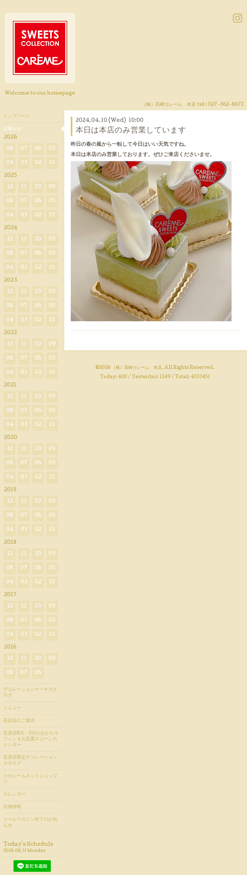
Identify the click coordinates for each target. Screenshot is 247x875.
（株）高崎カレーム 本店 (137, 368)
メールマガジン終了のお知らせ (30, 822)
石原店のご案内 (19, 721)
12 (10, 187)
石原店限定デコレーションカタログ (30, 760)
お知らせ (12, 129)
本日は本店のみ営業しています (131, 130)
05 (52, 148)
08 (9, 148)
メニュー (12, 708)
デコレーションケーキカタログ (30, 692)
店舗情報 (12, 807)
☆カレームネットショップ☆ (30, 779)
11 (24, 187)
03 (24, 163)
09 (52, 187)
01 (52, 163)
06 (37, 148)
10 (38, 187)
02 (38, 163)
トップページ (16, 116)
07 (23, 148)
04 (10, 163)
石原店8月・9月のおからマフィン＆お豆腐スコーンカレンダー (31, 739)
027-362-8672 (226, 104)
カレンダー (14, 794)
